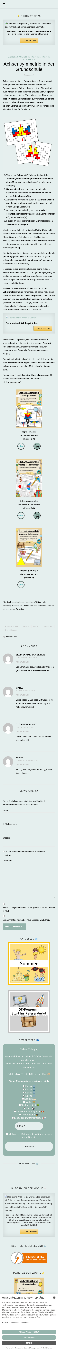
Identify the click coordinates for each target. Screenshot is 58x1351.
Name (5, 810)
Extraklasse (11, 636)
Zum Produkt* (30, 40)
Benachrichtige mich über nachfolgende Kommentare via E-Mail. (29, 909)
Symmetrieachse (11, 630)
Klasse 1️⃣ (29, 1086)
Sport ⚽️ (30, 1108)
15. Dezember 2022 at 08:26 (26, 657)
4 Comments (29, 75)
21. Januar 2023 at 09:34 (25, 691)
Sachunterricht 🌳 (30, 1105)
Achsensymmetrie (19, 57)
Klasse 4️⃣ (29, 1096)
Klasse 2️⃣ (29, 1089)
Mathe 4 (30, 59)
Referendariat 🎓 (30, 1114)
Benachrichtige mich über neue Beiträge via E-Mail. (26, 920)
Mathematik (48, 626)
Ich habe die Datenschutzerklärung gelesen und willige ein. (30, 1135)
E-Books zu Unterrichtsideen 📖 (30, 1118)
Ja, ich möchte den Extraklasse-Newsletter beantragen (24, 853)
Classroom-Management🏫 (30, 1111)
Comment (7, 860)
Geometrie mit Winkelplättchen (22, 323)
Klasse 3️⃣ (29, 1092)
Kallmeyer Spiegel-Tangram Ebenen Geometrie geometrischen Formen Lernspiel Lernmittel (29, 32)
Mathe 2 (36, 57)
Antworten (22, 662)
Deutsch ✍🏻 (30, 1099)
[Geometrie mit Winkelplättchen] (29, 317)
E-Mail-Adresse (10, 824)
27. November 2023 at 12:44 (26, 760)
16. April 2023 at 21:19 (24, 727)
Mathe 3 (36, 626)
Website (6, 838)
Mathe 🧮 (30, 1102)
